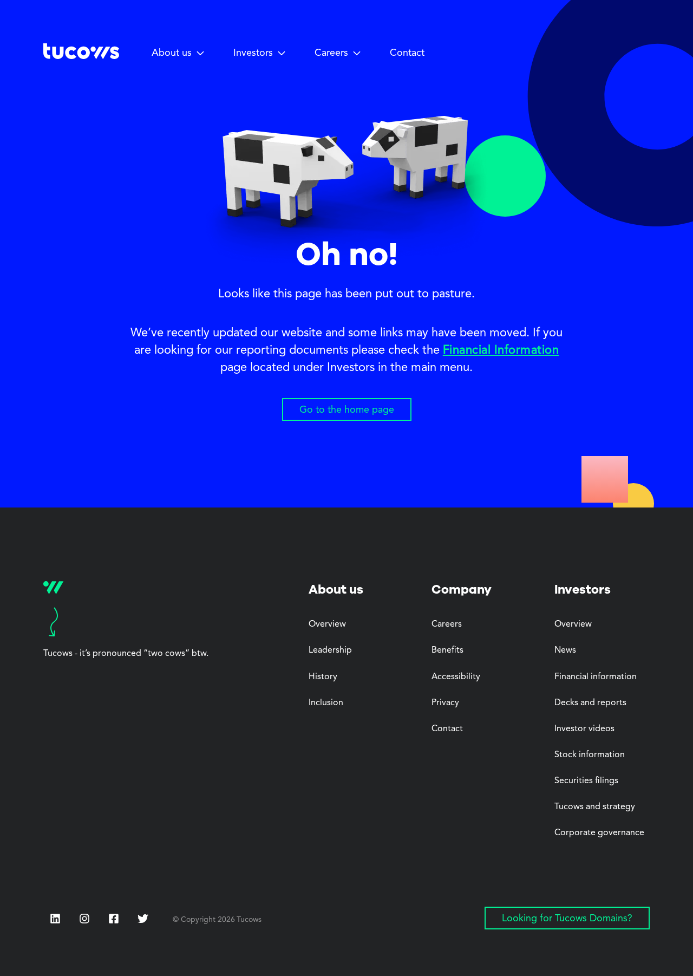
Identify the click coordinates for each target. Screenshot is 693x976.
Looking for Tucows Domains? (567, 918)
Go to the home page (346, 410)
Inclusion (326, 703)
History (323, 677)
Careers (447, 624)
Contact (407, 53)
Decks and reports (590, 703)
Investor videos (584, 729)
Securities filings (586, 781)
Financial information (595, 677)
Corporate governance (599, 833)
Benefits (447, 650)
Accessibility (456, 677)
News (565, 650)
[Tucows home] (81, 55)
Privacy (445, 703)
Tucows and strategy (594, 807)
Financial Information (501, 350)
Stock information (589, 755)
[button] (178, 54)
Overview (327, 624)
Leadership (330, 650)
